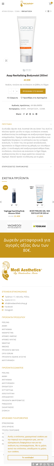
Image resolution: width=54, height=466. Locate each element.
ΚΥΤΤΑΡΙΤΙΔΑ (7, 390)
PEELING (5, 322)
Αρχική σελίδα (7, 11)
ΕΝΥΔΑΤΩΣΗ (27, 11)
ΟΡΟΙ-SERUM (7, 353)
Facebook (9, 307)
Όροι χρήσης (8, 426)
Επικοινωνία (8, 423)
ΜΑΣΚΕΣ (5, 346)
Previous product (46, 11)
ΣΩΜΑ (17, 11)
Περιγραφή (7, 124)
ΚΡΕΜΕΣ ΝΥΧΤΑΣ (9, 339)
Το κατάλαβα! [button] (28, 458)
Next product (51, 11)
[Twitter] (27, 114)
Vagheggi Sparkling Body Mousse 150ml (14, 212)
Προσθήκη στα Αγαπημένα (35, 98)
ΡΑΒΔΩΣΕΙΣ (7, 404)
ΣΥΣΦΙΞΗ (5, 410)
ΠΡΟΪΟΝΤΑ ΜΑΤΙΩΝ (10, 350)
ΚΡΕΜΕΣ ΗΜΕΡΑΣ (9, 336)
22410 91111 (10, 300)
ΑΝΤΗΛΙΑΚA (7, 329)
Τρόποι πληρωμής (10, 430)
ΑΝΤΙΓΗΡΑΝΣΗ (8, 360)
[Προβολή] (6, 60)
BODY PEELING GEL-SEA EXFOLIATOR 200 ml (40, 212)
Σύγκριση (13, 98)
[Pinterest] (30, 114)
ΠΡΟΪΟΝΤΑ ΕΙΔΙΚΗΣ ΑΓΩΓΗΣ (14, 357)
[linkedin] (33, 114)
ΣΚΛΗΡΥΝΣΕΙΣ (8, 407)
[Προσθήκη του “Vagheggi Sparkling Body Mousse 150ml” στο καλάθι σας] (12, 205)
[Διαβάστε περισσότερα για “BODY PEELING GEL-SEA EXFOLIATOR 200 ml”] (38, 205)
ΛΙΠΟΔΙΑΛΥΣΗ (7, 397)
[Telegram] (36, 114)
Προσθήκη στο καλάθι (33, 91)
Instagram (9, 310)
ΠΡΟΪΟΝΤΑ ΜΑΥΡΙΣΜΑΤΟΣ (13, 400)
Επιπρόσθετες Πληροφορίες (15, 166)
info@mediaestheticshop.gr (16, 303)
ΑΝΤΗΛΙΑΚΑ (7, 379)
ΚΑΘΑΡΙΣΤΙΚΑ (7, 332)
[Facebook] (24, 114)
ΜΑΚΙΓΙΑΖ (6, 343)
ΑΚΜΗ (23, 109)
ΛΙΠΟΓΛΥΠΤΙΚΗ (8, 393)
